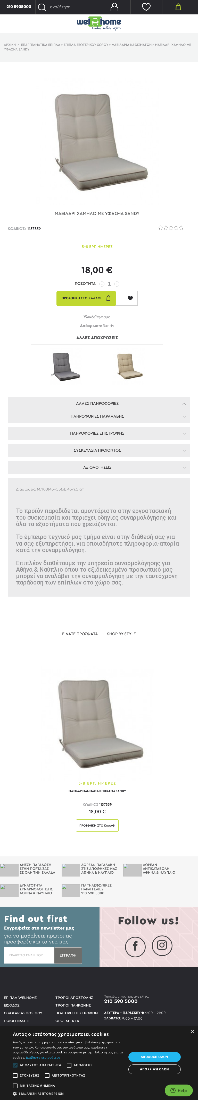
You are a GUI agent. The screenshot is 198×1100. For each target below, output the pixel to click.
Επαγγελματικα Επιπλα (40, 45)
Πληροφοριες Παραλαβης (97, 416)
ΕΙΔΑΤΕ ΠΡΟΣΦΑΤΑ (80, 634)
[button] (68, 1093)
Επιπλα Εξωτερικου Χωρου (86, 45)
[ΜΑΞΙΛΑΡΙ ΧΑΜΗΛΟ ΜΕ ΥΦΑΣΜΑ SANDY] (97, 723)
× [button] (192, 1032)
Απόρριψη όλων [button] (154, 1069)
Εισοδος (12, 1005)
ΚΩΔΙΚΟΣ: (17, 229)
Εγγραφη (68, 955)
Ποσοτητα (85, 284)
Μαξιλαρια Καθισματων (132, 45)
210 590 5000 (121, 1001)
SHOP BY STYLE (121, 634)
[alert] (99, 1063)
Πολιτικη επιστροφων (76, 1013)
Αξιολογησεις (97, 467)
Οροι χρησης (67, 1020)
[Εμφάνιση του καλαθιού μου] (178, 6)
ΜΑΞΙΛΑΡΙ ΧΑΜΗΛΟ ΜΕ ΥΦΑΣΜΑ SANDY (97, 791)
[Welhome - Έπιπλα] (99, 23)
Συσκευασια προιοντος (97, 450)
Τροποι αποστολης (74, 997)
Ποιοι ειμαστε (17, 1020)
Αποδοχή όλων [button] (154, 1057)
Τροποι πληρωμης (73, 1005)
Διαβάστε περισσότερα (43, 1057)
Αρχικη (10, 45)
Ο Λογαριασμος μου (23, 1013)
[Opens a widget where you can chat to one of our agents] (178, 1091)
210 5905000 (18, 7)
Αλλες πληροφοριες (97, 403)
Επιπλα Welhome (20, 997)
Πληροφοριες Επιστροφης (97, 433)
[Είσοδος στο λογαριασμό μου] (114, 7)
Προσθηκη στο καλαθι (97, 825)
